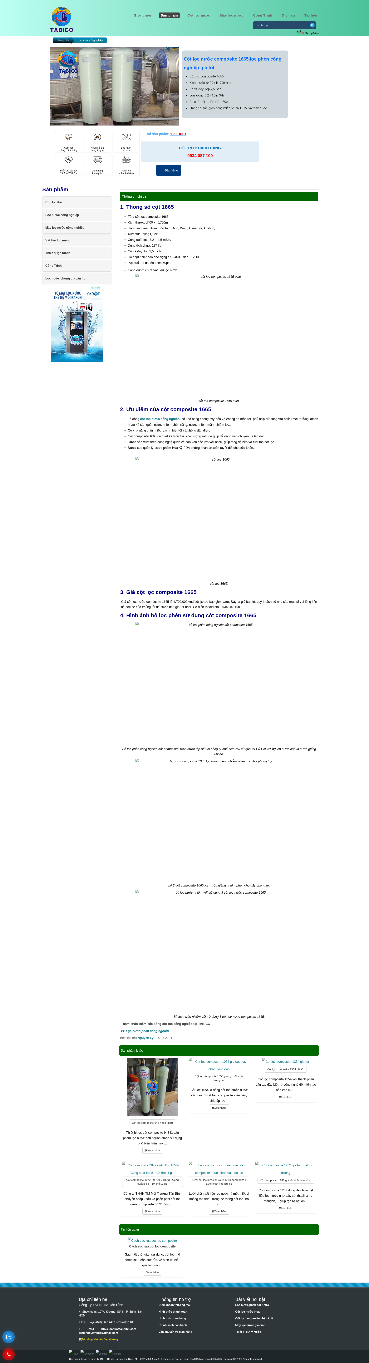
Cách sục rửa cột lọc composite (152, 1246)
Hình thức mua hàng (172, 1318)
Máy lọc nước (232, 15)
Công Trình (262, 15)
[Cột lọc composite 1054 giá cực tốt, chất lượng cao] (219, 1069)
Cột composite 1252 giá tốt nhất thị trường (286, 1180)
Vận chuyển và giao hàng (175, 1331)
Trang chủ (63, 40)
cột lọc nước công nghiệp (160, 419)
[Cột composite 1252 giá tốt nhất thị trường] (285, 1173)
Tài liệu (310, 15)
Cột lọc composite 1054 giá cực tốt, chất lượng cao (219, 1078)
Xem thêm (153, 1150)
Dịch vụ (288, 15)
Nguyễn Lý (146, 1038)
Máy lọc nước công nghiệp (65, 227)
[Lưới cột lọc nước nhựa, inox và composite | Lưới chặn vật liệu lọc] (219, 1173)
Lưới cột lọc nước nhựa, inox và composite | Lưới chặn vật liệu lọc (219, 1181)
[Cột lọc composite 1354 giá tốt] (285, 1062)
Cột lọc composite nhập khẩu (254, 1318)
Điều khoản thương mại (174, 1304)
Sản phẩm (169, 15)
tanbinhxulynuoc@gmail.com (98, 1332)
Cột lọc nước (198, 15)
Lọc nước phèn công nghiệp (147, 1031)
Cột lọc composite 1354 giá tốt (285, 1069)
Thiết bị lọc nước (57, 253)
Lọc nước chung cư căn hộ (65, 278)
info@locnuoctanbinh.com (121, 1329)
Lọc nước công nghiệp (90, 40)
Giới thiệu (142, 15)
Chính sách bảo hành (173, 1325)
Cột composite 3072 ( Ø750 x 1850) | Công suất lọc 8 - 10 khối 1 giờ (152, 1181)
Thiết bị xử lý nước (248, 1331)
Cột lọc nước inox (247, 1311)
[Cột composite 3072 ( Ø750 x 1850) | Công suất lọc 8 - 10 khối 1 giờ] (152, 1173)
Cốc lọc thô (53, 202)
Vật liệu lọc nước (57, 240)
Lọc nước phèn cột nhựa (252, 1304)
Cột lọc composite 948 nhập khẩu (152, 1122)
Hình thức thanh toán (173, 1311)
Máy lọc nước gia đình (250, 1325)
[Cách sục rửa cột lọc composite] (152, 1240)
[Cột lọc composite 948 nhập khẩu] (152, 1115)
